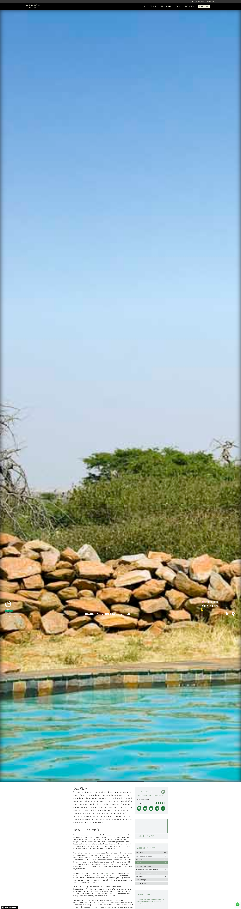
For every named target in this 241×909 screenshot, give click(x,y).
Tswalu (151, 863)
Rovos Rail (151, 859)
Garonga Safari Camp (151, 866)
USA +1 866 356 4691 (210, 1)
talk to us (203, 6)
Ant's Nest (151, 853)
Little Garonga (151, 880)
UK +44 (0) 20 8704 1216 (199, 1)
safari (105, 873)
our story (189, 6)
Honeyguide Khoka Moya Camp (151, 869)
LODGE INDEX (141, 883)
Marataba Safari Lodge (151, 856)
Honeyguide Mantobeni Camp (151, 873)
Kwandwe (151, 876)
